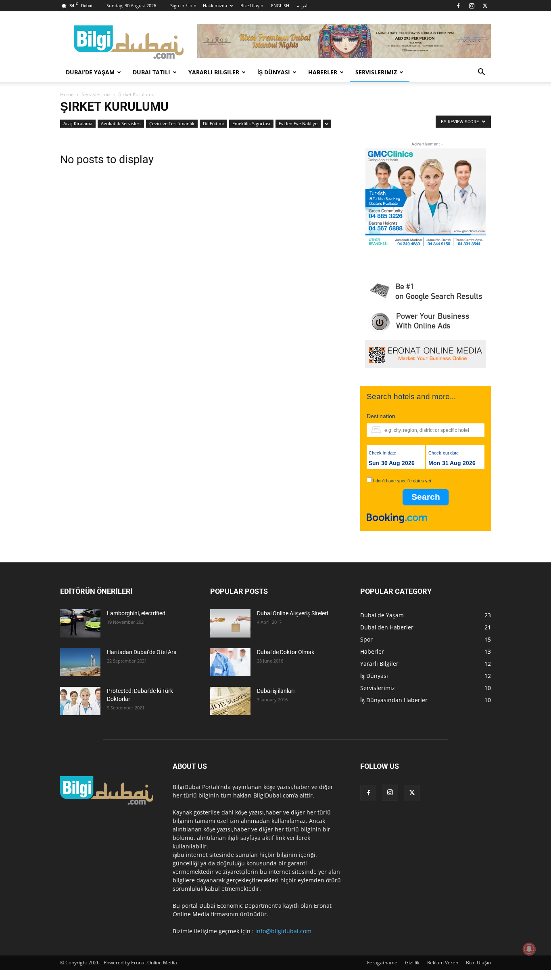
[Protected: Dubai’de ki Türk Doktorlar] (80, 701)
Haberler (322, 72)
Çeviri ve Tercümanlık (171, 123)
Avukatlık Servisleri (121, 123)
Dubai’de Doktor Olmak (285, 652)
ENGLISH (280, 5)
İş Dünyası (273, 72)
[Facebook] (458, 5)
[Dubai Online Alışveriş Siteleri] (230, 623)
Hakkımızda (215, 5)
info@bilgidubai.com (283, 931)
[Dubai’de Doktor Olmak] (230, 662)
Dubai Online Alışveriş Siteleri (292, 613)
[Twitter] (485, 5)
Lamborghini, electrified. (137, 613)
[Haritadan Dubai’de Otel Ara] (80, 662)
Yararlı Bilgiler (213, 72)
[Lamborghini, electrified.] (80, 623)
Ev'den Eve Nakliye (298, 123)
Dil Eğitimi (213, 123)
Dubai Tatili (151, 72)
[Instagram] (471, 5)
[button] (481, 73)
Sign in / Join (183, 5)
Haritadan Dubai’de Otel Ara (142, 652)
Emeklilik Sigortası (251, 123)
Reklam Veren (442, 962)
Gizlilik (412, 962)
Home (67, 94)
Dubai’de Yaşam (90, 72)
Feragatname (382, 962)
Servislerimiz (376, 72)
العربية (303, 5)
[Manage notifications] (529, 949)
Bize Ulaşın (251, 5)
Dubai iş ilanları (275, 691)
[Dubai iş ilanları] (230, 701)
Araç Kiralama (77, 123)
